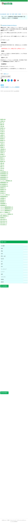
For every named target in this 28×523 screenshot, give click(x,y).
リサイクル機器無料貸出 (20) (6, 208)
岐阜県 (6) (2, 138)
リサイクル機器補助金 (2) (5, 210)
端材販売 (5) (3, 187)
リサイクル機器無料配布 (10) (6, 207)
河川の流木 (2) (3, 224)
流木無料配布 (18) (4, 172)
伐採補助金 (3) (3, 205)
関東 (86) (2, 124)
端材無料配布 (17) (4, 177)
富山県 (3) (2, 129)
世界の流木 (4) (3, 219)
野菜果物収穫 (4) (4, 196)
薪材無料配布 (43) (4, 173)
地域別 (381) (3, 119)
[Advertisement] (14, 8)
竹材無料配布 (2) (4, 175)
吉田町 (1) (2, 147)
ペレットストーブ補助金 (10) (6, 214)
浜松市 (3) (2, 159)
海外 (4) (2, 170)
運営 (8, 520)
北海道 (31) (2, 121)
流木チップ (6, 73)
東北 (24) (2, 122)
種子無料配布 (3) (4, 184)
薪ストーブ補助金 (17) (5, 212)
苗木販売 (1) (3, 193)
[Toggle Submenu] (25, 246)
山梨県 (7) (2, 135)
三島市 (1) (2, 144)
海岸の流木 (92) (3, 221)
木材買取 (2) (3, 198)
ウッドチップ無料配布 (14, 87)
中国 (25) (2, 165)
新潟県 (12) (2, 128)
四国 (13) (2, 166)
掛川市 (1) (2, 142)
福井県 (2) (2, 133)
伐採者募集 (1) (3, 203)
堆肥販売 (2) (3, 191)
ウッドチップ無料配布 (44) (6, 180)
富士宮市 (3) (3, 156)
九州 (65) (2, 168)
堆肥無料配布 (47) (4, 182)
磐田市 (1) (2, 158)
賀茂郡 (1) (2, 154)
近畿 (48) (2, 163)
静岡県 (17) (2, 140)
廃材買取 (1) (3, 201)
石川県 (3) (2, 131)
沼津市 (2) (2, 152)
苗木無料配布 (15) (4, 186)
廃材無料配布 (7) (4, 179)
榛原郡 (7, 87)
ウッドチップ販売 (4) (5, 194)
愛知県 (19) (2, 161)
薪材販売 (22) (3, 189)
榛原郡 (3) (2, 145)
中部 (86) (2, 126)
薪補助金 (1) (3, 217)
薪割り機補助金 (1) (4, 215)
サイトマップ (13, 520)
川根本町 (2, 87)
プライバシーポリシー (21, 520)
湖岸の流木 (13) (3, 222)
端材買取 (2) (3, 200)
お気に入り (4, 520)
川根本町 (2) (3, 149)
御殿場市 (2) (3, 151)
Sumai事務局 (16, 91)
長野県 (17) (2, 137)
